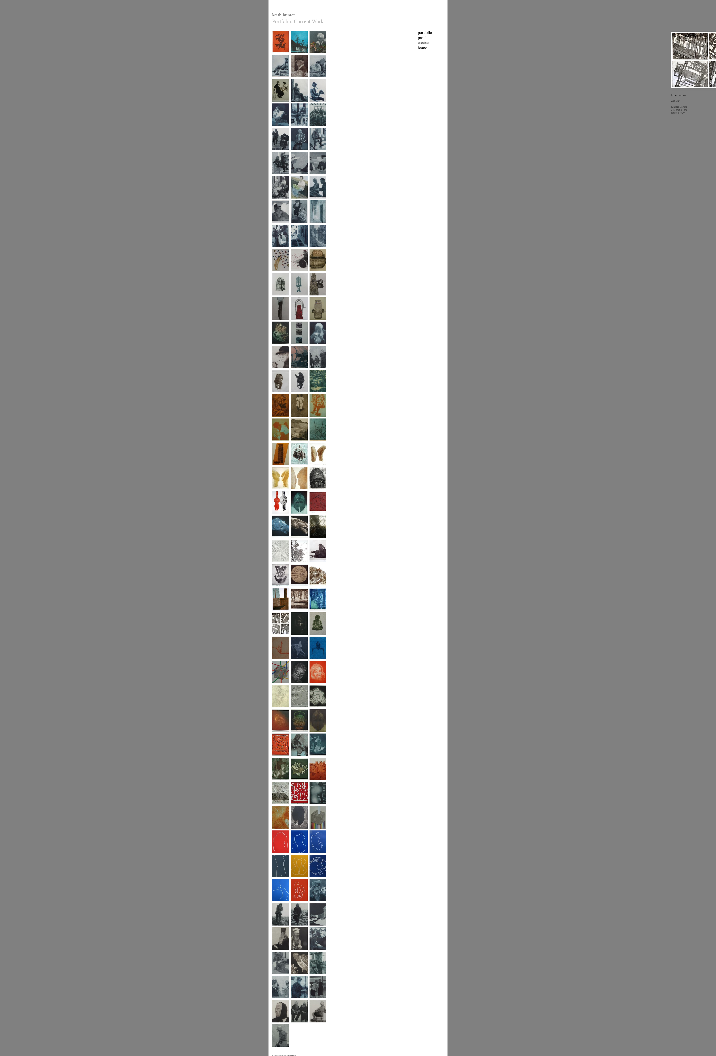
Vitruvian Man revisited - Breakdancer (278, 664)
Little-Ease (314, 443)
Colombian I (277, 588)
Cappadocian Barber (296, 759)
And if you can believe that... (316, 178)
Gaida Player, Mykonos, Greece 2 (280, 131)
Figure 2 (294, 855)
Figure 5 (294, 903)
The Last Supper (317, 128)
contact (424, 42)
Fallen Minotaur (317, 515)
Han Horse (295, 540)
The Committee (297, 128)
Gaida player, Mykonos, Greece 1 (317, 107)
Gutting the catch (317, 200)
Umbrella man (278, 225)
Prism (312, 831)
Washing (276, 249)
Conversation (297, 709)
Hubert (294, 685)
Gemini (294, 879)
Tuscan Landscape (299, 443)
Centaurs (276, 55)
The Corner (296, 104)
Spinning (295, 370)
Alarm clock (277, 297)
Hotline (313, 685)
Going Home (296, 419)
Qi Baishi (314, 927)
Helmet (294, 515)
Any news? (296, 1024)
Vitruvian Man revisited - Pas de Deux (298, 664)
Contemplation (297, 394)
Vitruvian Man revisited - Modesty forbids (317, 664)
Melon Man (315, 79)
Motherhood (315, 879)
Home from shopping (296, 929)
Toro (312, 564)
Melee (274, 782)
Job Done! (276, 467)
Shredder (295, 273)
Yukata (294, 152)
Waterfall (313, 394)
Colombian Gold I (299, 588)
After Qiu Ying (297, 564)
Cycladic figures (298, 467)
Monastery (314, 225)
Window (276, 612)
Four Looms (277, 637)
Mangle (294, 322)
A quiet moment (279, 370)
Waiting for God (298, 79)
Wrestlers (314, 709)
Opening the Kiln (317, 806)
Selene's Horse (278, 540)
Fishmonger (296, 1000)
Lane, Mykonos (316, 249)
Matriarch (276, 1024)
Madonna (295, 637)
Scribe (312, 637)
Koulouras (276, 976)
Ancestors (276, 515)
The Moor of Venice (277, 735)
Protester (313, 903)
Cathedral (276, 806)
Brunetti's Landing (318, 612)
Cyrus (275, 419)
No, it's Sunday (279, 176)
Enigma (313, 273)
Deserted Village (317, 782)
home (422, 47)
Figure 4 (276, 879)
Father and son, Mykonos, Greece (280, 153)
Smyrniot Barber (279, 831)
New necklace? (297, 225)
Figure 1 (276, 855)
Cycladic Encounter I (315, 468)
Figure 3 (313, 855)
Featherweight (278, 322)
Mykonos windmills (295, 56)
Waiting (313, 152)
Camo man (277, 927)
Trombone (276, 273)
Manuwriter (315, 322)
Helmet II (314, 734)
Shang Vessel (297, 734)
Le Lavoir (314, 976)
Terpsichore (277, 903)
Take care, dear (316, 1000)
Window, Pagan (298, 831)
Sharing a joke (278, 1000)
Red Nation (277, 758)
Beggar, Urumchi (298, 952)
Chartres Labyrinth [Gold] (318, 541)
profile (423, 37)
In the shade (277, 200)
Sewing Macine (316, 297)
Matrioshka (296, 297)
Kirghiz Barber (278, 443)
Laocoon (276, 685)
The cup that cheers (315, 347)
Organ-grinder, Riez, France (297, 202)
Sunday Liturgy (316, 952)
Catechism (295, 976)
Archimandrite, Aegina (278, 953)
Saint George (278, 346)
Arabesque (295, 806)
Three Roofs (296, 346)
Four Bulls (295, 782)
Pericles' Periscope (318, 491)
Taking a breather (317, 1024)
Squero (294, 612)
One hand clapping (280, 709)
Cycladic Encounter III (297, 493)
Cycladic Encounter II (277, 493)
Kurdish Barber (316, 419)
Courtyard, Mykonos (295, 250)
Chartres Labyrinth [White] (280, 565)
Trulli (312, 588)
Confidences (296, 176)
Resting (275, 79)
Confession (277, 104)
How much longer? (280, 1049)
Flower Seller (315, 55)
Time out (276, 394)
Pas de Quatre (316, 758)
